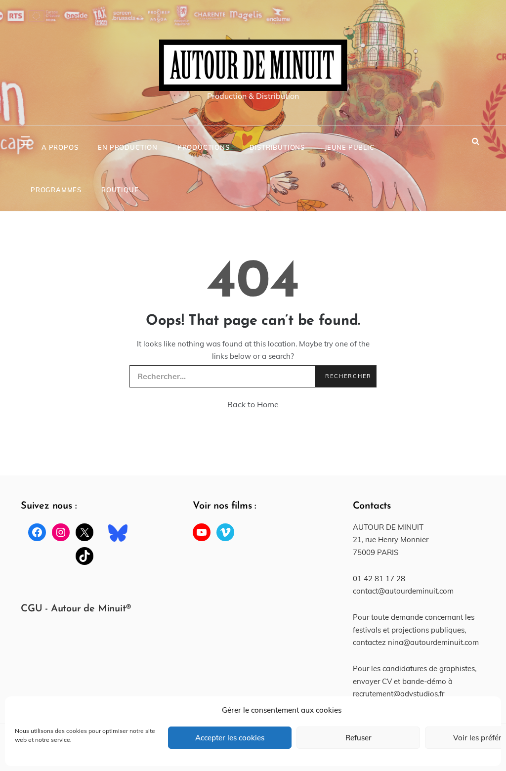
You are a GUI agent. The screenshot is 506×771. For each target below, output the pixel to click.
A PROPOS (60, 147)
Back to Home (253, 404)
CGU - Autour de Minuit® (75, 609)
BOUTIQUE (119, 190)
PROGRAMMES (56, 190)
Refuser (358, 737)
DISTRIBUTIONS (277, 147)
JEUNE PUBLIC (350, 147)
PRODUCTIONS (203, 147)
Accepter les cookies (229, 737)
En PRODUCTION (127, 147)
